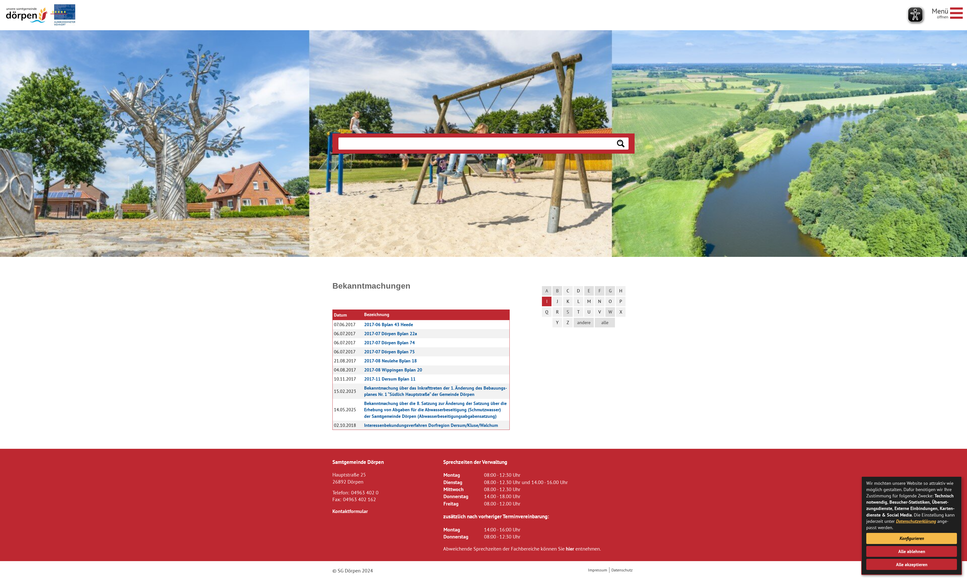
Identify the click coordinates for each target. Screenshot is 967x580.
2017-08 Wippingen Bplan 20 (393, 370)
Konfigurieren (912, 538)
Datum (340, 315)
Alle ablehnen (911, 551)
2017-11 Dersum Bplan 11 (390, 379)
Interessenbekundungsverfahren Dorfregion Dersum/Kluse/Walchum (431, 425)
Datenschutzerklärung (916, 521)
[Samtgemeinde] (27, 15)
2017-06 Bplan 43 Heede (388, 324)
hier (570, 548)
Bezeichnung (376, 314)
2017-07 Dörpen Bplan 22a (390, 333)
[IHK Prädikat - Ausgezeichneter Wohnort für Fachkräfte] (62, 15)
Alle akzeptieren (911, 564)
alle (604, 322)
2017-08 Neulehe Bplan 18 (390, 361)
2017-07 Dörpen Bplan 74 (389, 343)
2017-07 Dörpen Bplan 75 (389, 352)
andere (584, 322)
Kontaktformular (350, 511)
